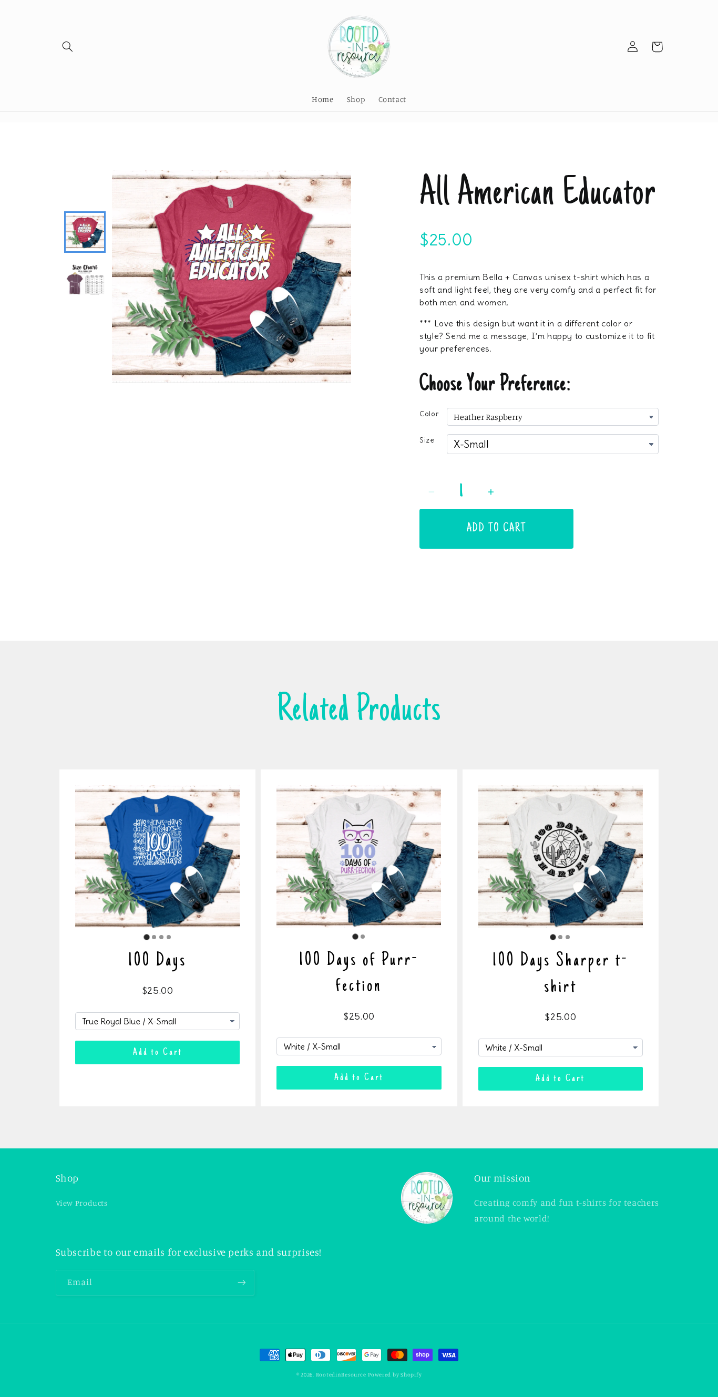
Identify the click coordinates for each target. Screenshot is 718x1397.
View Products (82, 1202)
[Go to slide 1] (146, 937)
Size (427, 440)
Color (428, 413)
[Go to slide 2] (154, 937)
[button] (68, 47)
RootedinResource (341, 1374)
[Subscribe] (241, 1283)
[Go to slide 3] (161, 937)
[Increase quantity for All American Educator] (490, 492)
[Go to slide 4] (169, 937)
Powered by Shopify (395, 1374)
